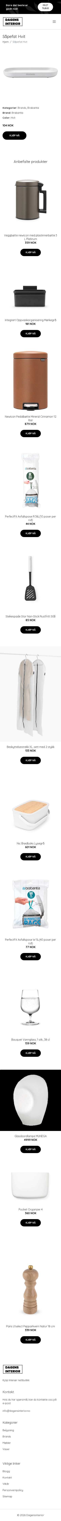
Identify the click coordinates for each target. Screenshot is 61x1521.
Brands (22, 107)
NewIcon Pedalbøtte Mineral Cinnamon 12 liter (30, 418)
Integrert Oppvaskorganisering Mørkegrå (30, 320)
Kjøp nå (14, 135)
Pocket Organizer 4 (31, 1209)
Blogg (6, 1471)
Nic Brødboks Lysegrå (30, 843)
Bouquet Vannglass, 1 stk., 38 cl (30, 1039)
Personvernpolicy (13, 1490)
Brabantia (33, 107)
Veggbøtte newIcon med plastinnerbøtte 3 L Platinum (30, 237)
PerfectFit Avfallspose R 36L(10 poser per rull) (30, 518)
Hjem (6, 41)
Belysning (8, 1430)
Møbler (7, 1442)
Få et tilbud (45, 7)
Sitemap (7, 1496)
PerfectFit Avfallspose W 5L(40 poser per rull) (30, 941)
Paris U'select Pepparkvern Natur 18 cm (30, 1326)
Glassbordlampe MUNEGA (31, 1136)
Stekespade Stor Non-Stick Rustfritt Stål (30, 616)
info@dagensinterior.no (16, 1410)
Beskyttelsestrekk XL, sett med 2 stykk (30, 747)
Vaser (6, 1449)
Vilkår (6, 1483)
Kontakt (7, 1477)
